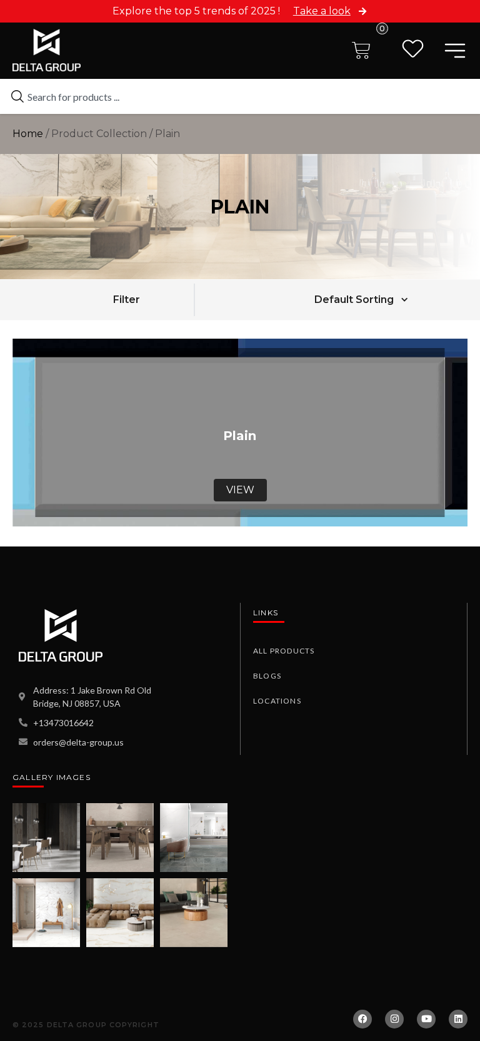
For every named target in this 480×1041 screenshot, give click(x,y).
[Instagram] (394, 1019)
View (240, 490)
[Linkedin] (458, 1019)
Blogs (267, 675)
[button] (126, 299)
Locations (277, 700)
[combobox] (240, 96)
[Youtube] (426, 1019)
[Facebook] (362, 1019)
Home (27, 134)
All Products (283, 650)
